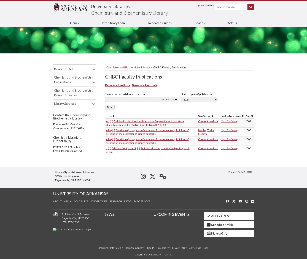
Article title (168, 99)
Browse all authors (117, 85)
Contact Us (195, 247)
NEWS (108, 214)
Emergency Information (110, 247)
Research (115, 201)
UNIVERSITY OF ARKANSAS (81, 193)
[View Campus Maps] (55, 215)
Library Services (65, 103)
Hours (74, 23)
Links (206, 5)
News (127, 201)
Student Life (98, 201)
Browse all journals (144, 85)
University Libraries (110, 6)
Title (109, 116)
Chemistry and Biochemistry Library (129, 13)
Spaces (200, 23)
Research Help (64, 69)
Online (220, 216)
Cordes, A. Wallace (208, 121)
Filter (110, 107)
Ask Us (232, 23)
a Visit (222, 225)
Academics (81, 201)
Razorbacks (141, 201)
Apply (67, 201)
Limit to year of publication (196, 94)
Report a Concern (134, 247)
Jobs (205, 247)
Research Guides (160, 23)
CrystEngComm (229, 121)
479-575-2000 (70, 222)
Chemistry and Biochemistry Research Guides (73, 93)
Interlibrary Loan (113, 23)
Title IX (150, 247)
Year (248, 116)
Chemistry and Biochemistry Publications (73, 80)
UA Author (204, 116)
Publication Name (231, 116)
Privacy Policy (179, 247)
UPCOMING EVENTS (171, 214)
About (57, 201)
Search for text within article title (125, 94)
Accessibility (163, 247)
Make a (219, 233)
